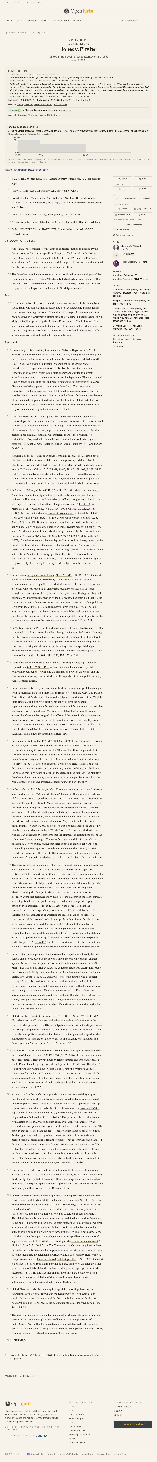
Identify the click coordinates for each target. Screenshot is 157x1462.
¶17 (9, 687)
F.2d (32, 33)
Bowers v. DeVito (89, 1108)
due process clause (22, 602)
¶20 (9, 864)
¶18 (9, 740)
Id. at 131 (47, 905)
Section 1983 (94, 526)
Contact (51, 1454)
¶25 (9, 1169)
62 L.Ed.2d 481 (87, 508)
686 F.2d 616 (50, 490)
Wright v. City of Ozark (40, 575)
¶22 (9, 1015)
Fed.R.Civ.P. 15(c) (22, 439)
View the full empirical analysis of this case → (27, 170)
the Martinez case (41, 662)
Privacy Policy (121, 1454)
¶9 (9, 302)
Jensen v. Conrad (63, 869)
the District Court (51, 1068)
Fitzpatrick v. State (52, 96)
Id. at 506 (89, 724)
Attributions (87, 1454)
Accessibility (35, 1454)
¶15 (9, 627)
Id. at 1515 (86, 620)
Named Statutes (77, 1430)
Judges (44, 20)
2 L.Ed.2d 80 (94, 469)
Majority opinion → (129, 249)
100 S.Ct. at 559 (26, 522)
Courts (31, 20)
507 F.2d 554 (51, 1055)
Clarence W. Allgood (131, 246)
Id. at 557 (35, 1087)
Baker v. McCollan (43, 104)
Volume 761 (22, 33)
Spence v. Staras (33, 1055)
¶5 (9, 221)
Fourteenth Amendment (54, 363)
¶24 (9, 1094)
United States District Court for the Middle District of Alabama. (66, 222)
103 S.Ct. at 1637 (61, 1043)
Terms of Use (103, 1454)
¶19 (9, 789)
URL (117, 199)
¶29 (9, 1340)
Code (20, 20)
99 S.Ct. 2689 (71, 536)
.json (20, 1376)
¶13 (9, 490)
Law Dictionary (76, 1414)
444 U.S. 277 (52, 508)
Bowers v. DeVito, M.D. (28, 490)
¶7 (9, 248)
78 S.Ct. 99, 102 (76, 469)
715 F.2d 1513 (64, 575)
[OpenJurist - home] (78, 11)
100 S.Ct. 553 (69, 508)
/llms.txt (118, 1411)
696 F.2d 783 (44, 741)
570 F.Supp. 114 (83, 869)
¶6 (9, 229)
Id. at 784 (83, 781)
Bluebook (146, 199)
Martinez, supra (23, 628)
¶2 (9, 190)
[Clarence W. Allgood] (116, 248)
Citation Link (130, 199)
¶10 (9, 349)
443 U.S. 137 (54, 536)
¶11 (9, 416)
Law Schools (75, 1426)
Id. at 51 (45, 1043)
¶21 (9, 953)
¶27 (9, 1289)
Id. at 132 (40, 942)
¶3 (9, 197)
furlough (117, 342)
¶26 (9, 1195)
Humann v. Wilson (25, 741)
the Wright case (70, 662)
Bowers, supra (55, 558)
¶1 (9, 178)
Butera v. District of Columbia (128, 131)
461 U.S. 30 (60, 1016)
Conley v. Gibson (25, 104)
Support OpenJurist (132, 1424)
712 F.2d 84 (37, 789)
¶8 (9, 274)
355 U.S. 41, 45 (52, 469)
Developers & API (122, 1406)
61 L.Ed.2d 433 (89, 536)
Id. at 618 (84, 504)
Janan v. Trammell (52, 80)
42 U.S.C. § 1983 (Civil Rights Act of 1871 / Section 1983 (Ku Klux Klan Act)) (52, 100)
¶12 (9, 455)
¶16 (9, 662)
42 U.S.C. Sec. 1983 (65, 258)
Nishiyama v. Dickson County (73, 80)
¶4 (9, 214)
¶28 (9, 1314)
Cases (8, 20)
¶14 (9, 574)
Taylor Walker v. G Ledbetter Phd (76, 96)
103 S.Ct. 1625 (76, 1016)
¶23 (9, 1050)
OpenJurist (10, 33)
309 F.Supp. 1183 (30, 976)
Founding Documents (79, 1434)
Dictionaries (61, 20)
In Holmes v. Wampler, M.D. (71, 692)
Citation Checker (77, 1442)
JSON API (118, 1415)
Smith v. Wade (60, 104)
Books (77, 20)
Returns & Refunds (68, 1454)
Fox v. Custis (22, 789)
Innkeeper (118, 346)
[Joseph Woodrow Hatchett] (116, 263)
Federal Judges (76, 1418)
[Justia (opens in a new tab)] (42, 1435)
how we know (65, 110)
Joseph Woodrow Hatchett (134, 262)
